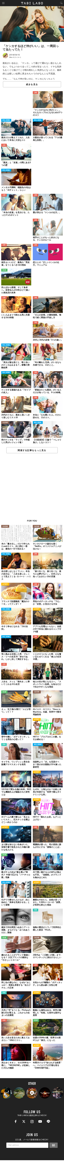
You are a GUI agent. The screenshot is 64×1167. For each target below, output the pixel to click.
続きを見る (32, 84)
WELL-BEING (6, 120)
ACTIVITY (5, 584)
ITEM (3, 744)
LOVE (35, 93)
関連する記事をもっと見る (32, 450)
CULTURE (5, 423)
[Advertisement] (32, 488)
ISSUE (4, 270)
